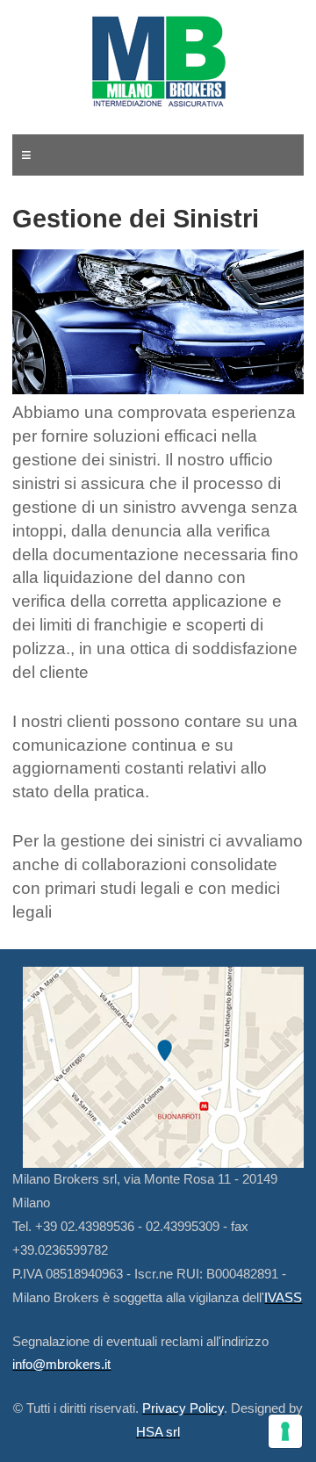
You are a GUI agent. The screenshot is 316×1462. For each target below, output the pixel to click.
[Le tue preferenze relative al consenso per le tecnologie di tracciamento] (285, 1431)
